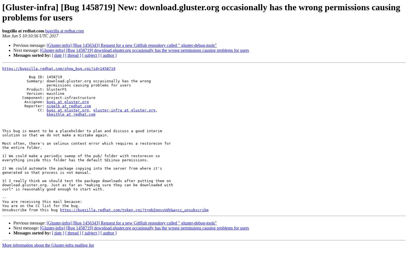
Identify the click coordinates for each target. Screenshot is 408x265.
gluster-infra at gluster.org (124, 110)
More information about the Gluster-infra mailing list (48, 245)
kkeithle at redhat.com (71, 114)
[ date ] (58, 55)
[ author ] (108, 55)
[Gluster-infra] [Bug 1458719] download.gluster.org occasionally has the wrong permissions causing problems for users (144, 50)
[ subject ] (90, 55)
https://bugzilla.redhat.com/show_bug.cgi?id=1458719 (58, 69)
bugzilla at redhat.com (64, 31)
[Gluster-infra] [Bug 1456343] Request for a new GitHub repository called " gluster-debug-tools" (132, 45)
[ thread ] (73, 55)
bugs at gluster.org (68, 102)
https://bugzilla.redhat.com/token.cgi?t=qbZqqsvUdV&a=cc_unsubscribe (134, 210)
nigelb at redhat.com (69, 106)
